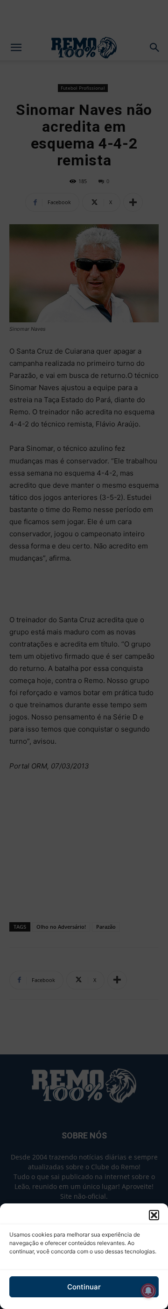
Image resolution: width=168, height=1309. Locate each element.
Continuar (84, 1286)
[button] (154, 1215)
